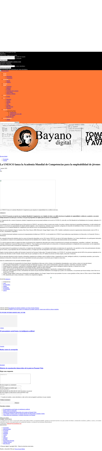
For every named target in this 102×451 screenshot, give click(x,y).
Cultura (8, 101)
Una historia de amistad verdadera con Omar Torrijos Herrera (23, 308)
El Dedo (8, 89)
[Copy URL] (35, 174)
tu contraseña (18, 58)
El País (8, 96)
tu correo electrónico (20, 66)
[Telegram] (16, 174)
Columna (5, 432)
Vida (7, 103)
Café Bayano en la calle (16, 114)
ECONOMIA (6, 284)
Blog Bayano (9, 106)
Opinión (4, 85)
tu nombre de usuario (20, 56)
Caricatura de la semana (12, 91)
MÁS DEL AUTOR (20, 312)
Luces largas (9, 92)
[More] (41, 174)
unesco (5, 290)
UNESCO (7, 279)
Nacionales (9, 76)
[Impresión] (31, 174)
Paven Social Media (20, 449)
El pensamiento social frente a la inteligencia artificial (17, 331)
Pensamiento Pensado (8, 440)
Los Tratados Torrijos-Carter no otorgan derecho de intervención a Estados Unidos (24, 413)
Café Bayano (13, 112)
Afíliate (8, 119)
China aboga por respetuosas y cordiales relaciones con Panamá (19, 415)
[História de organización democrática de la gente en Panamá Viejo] (8, 363)
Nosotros (8, 108)
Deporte (8, 102)
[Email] (26, 174)
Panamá (4, 75)
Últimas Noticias (7, 442)
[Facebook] (7, 174)
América (8, 82)
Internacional (5, 79)
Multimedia (5, 109)
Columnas (8, 86)
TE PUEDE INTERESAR (7, 312)
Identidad (8, 99)
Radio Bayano (10, 116)
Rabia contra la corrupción (9, 349)
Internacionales (7, 429)
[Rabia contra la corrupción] (8, 345)
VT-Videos (12, 115)
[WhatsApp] (2, 174)
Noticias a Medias (10, 93)
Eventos (8, 105)
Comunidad (9, 78)
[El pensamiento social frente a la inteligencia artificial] (8, 326)
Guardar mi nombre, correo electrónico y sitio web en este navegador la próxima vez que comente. (26, 397)
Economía (5, 83)
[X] (12, 174)
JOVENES (6, 287)
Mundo (8, 80)
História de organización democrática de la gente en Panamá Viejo (21, 368)
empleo (5, 286)
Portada (4, 73)
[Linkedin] (21, 174)
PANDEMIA (6, 289)
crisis (4, 283)
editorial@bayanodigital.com (14, 423)
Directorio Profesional (7, 118)
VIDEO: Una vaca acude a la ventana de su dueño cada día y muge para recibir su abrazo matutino (34, 309)
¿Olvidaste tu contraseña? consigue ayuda (10, 61)
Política (4, 95)
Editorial (8, 88)
